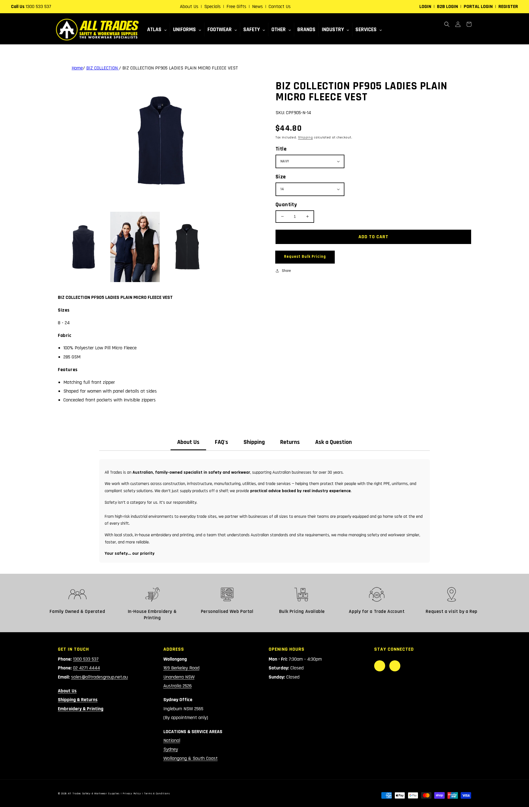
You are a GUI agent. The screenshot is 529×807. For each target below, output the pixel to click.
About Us (189, 6)
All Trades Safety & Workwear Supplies (94, 793)
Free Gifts (236, 6)
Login (425, 6)
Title (281, 148)
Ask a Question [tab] (333, 442)
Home (77, 68)
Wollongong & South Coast (190, 758)
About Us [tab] (188, 442)
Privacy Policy (132, 793)
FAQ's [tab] (221, 442)
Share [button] (286, 270)
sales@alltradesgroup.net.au (99, 677)
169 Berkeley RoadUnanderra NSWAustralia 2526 (181, 677)
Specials (212, 6)
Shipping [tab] (254, 442)
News (257, 6)
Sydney (170, 749)
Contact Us (280, 6)
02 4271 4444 (86, 668)
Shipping (305, 137)
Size (281, 176)
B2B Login (447, 6)
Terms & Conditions (157, 793)
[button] (446, 24)
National (171, 740)
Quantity (286, 204)
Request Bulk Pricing (305, 256)
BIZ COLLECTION (102, 68)
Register (508, 6)
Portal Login (478, 6)
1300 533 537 (38, 6)
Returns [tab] (290, 442)
